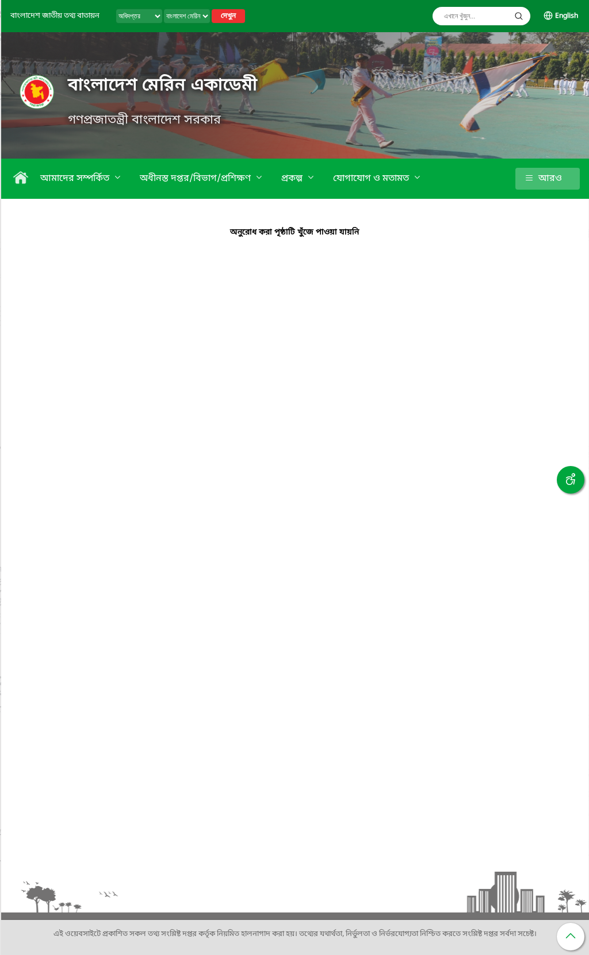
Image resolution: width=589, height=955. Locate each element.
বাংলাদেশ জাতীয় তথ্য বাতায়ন (55, 16)
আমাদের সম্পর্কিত (76, 178)
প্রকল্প (293, 178)
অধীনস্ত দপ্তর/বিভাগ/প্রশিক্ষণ (196, 178)
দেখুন (228, 16)
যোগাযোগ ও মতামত (372, 178)
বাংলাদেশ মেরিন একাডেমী (163, 85)
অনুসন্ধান (518, 16)
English (566, 16)
